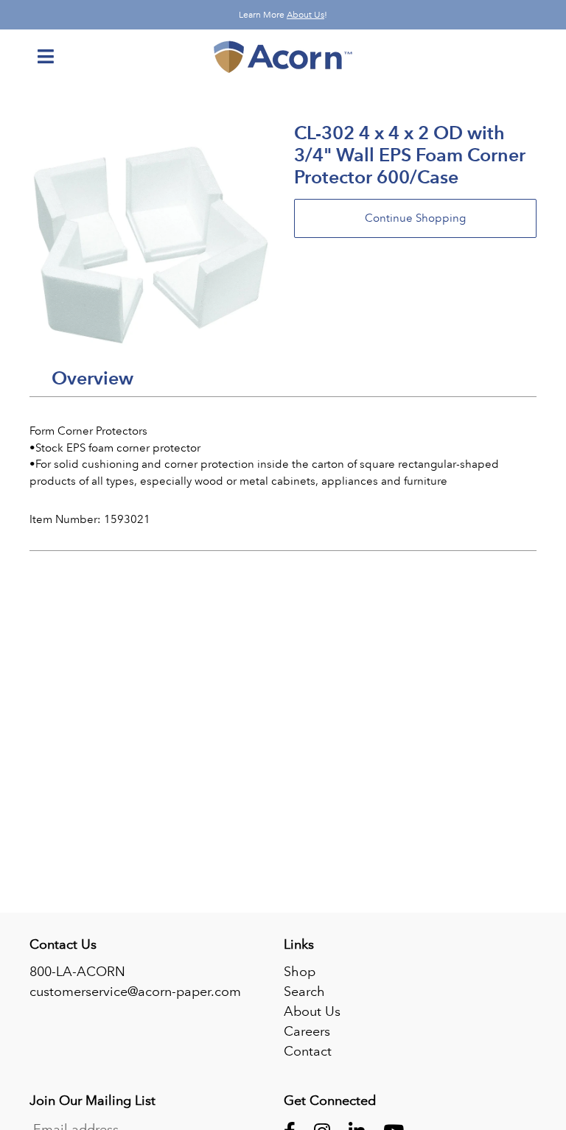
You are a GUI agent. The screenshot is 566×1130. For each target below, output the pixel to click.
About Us (305, 15)
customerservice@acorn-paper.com (135, 991)
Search (304, 991)
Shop (299, 972)
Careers (307, 1031)
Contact (308, 1051)
